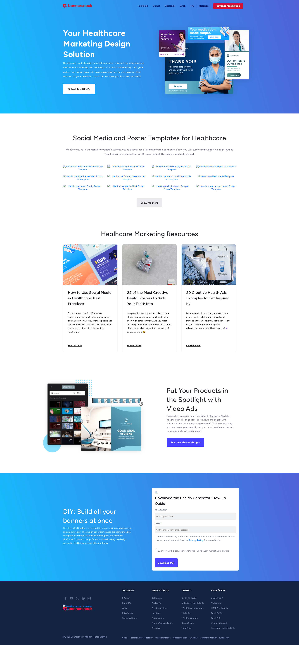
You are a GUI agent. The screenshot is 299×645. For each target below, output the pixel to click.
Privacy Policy (196, 540)
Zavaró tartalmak (208, 637)
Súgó (124, 637)
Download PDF (166, 562)
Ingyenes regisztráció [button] (228, 5)
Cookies (194, 637)
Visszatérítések (163, 637)
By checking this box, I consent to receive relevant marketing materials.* (194, 551)
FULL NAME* (161, 510)
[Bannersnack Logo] (77, 6)
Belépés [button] (203, 5)
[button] (142, 6)
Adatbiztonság (180, 637)
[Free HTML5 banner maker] (78, 612)
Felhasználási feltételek (141, 637)
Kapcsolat (224, 637)
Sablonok (170, 5)
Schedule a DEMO (79, 89)
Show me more (149, 202)
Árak (182, 5)
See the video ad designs (185, 442)
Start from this (83, 168)
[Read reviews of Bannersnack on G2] (78, 608)
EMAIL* (158, 523)
